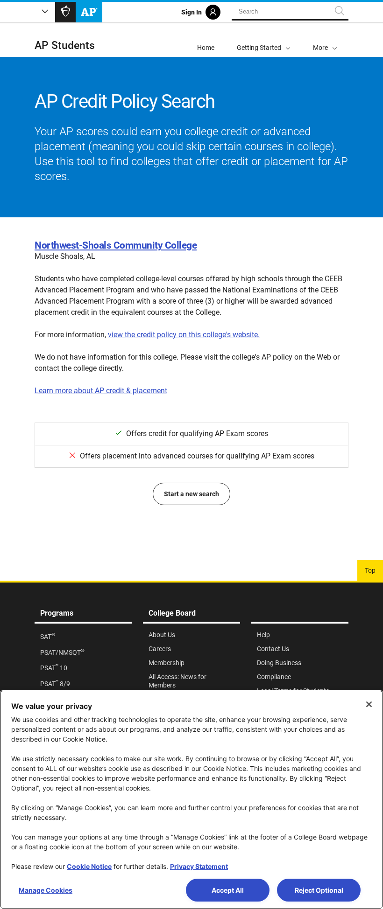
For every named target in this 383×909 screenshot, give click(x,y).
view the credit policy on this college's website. (184, 334)
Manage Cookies (45, 890)
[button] (325, 40)
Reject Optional (319, 890)
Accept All (228, 890)
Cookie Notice (89, 866)
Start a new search (191, 494)
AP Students (65, 45)
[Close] (369, 704)
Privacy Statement (199, 866)
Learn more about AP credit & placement (101, 390)
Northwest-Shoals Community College (116, 245)
